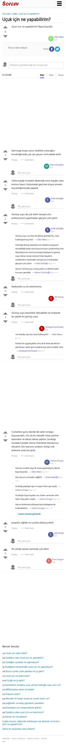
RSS (3, 741)
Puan (61, 75)
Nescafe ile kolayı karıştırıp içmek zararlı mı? (28, 699)
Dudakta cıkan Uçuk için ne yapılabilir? (25, 658)
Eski (42, 75)
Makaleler (6, 738)
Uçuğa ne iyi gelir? (15, 680)
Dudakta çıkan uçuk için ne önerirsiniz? (25, 712)
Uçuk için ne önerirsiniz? (18, 676)
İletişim (44, 738)
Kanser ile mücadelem (16, 717)
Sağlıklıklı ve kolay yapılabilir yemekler (25, 703)
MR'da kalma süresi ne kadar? (20, 690)
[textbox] (36, 65)
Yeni (51, 75)
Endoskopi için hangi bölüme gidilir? (24, 708)
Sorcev (20, 4)
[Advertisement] (33, 114)
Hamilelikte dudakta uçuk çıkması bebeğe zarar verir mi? (33, 685)
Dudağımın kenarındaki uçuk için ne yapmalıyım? (29, 667)
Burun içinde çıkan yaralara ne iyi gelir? (25, 671)
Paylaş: (15, 160)
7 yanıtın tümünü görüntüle (29, 514)
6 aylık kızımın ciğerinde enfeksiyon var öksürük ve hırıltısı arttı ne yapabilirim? (31, 723)
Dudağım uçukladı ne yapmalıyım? (22, 662)
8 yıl (55, 39)
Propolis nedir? (13, 694)
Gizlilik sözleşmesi (19, 738)
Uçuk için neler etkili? (16, 653)
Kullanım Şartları (33, 738)
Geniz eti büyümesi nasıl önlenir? (18, 729)
